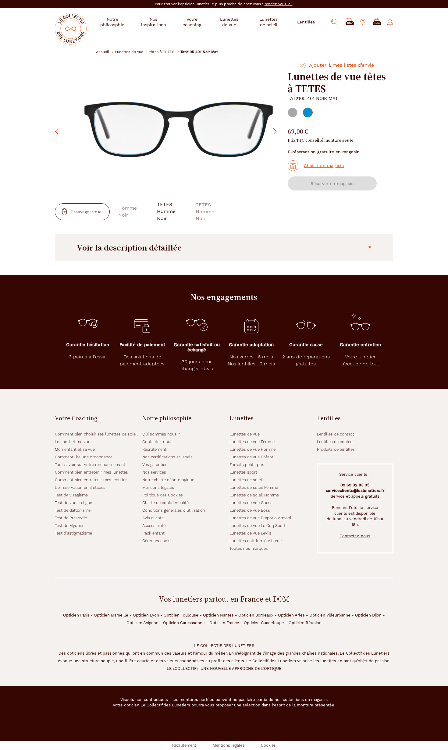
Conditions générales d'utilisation (173, 510)
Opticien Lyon (146, 615)
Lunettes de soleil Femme (253, 487)
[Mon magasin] (363, 22)
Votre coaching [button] (192, 22)
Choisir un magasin (324, 165)
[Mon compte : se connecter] (390, 22)
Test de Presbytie (71, 518)
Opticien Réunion (305, 622)
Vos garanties (154, 464)
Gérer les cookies (158, 541)
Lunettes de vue (129, 52)
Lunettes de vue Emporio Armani (260, 518)
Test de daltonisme (73, 510)
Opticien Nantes (218, 615)
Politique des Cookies (162, 495)
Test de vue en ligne (73, 502)
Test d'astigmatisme (73, 533)
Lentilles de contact (335, 434)
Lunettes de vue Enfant (251, 457)
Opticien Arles (291, 615)
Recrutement (154, 449)
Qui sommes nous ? (161, 434)
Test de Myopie (69, 525)
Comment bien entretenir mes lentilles (91, 480)
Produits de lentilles (336, 449)
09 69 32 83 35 (355, 485)
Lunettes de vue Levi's (250, 533)
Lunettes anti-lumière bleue (255, 541)
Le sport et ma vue (72, 441)
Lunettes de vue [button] (229, 22)
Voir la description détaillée (129, 247)
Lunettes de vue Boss (249, 510)
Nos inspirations (153, 22)
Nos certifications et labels (167, 457)
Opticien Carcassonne (184, 622)
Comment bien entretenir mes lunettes (91, 472)
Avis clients (153, 518)
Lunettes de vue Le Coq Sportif (258, 525)
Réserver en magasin (332, 183)
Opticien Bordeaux (255, 615)
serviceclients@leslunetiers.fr (355, 490)
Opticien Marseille (111, 615)
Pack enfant (153, 533)
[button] (376, 22)
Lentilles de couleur (335, 441)
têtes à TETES (162, 52)
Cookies (268, 745)
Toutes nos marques (248, 548)
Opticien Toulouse (181, 615)
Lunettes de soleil (246, 480)
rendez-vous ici (279, 4)
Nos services (154, 472)
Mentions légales (158, 487)
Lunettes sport (243, 472)
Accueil (102, 52)
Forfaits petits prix (246, 464)
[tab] (292, 112)
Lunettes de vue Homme (252, 449)
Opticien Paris (76, 615)
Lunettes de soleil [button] (268, 22)
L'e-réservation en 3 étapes (80, 487)
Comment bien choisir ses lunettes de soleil (96, 434)
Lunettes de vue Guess (250, 502)
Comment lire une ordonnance (83, 457)
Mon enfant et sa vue (75, 449)
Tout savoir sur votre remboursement (90, 464)
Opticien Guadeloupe (264, 622)
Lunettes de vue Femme (252, 441)
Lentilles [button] (306, 22)
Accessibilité (153, 525)
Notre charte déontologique (168, 480)
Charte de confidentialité (165, 502)
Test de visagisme (71, 495)
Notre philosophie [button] (112, 22)
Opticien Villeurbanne (329, 615)
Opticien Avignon (142, 622)
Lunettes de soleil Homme (254, 495)
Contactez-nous (157, 441)
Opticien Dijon (368, 615)
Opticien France (224, 622)
